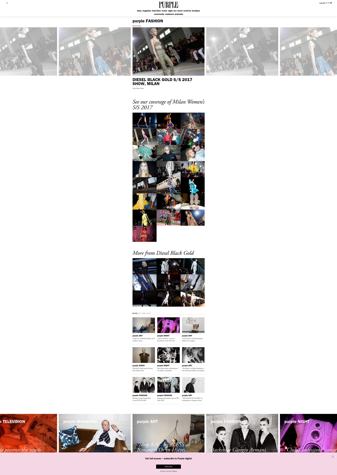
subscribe (322, 3)
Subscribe (168, 466)
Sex (175, 10)
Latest (149, 313)
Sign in (175, 471)
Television (156, 10)
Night (170, 10)
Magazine (146, 10)
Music (164, 10)
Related (135, 313)
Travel (180, 10)
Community (159, 14)
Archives (187, 10)
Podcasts (179, 14)
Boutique (196, 10)
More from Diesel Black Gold (163, 253)
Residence (169, 14)
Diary (139, 10)
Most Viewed (142, 313)
